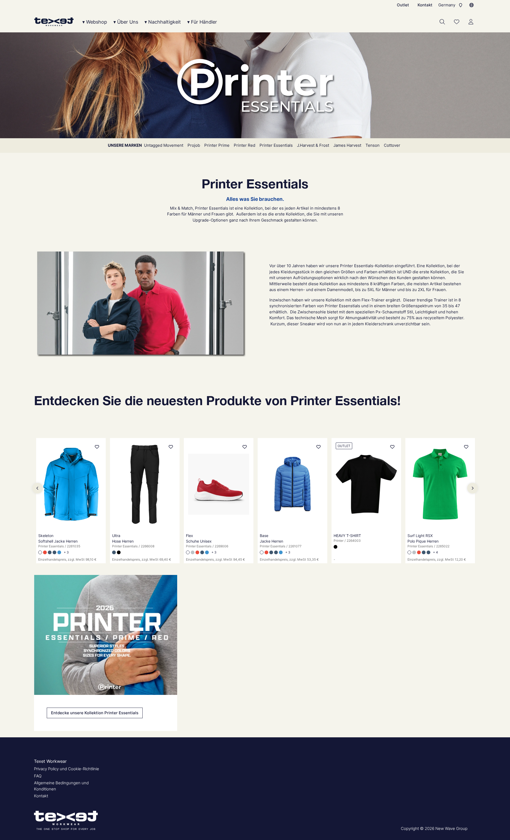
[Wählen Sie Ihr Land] (471, 5)
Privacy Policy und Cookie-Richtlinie (66, 768)
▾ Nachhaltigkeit (162, 22)
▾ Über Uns (125, 22)
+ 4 (435, 552)
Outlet (403, 4)
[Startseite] (54, 22)
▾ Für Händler (202, 22)
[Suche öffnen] (442, 22)
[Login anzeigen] (471, 22)
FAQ (37, 775)
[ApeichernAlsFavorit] (457, 22)
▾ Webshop (94, 22)
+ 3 (66, 552)
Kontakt (425, 4)
